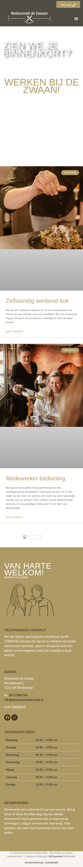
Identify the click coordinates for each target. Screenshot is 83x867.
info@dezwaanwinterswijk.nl (23, 699)
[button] (76, 18)
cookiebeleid (51, 862)
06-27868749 (18, 695)
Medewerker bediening (35, 478)
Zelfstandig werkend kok (37, 301)
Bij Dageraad (56, 856)
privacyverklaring (34, 862)
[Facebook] (7, 717)
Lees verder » (15, 331)
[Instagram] (14, 717)
